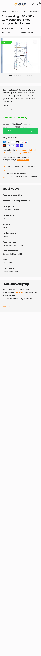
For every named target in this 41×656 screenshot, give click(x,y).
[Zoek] (33, 4)
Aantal (5, 105)
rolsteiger (19, 292)
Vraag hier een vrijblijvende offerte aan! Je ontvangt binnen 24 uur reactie (20, 152)
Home (4, 11)
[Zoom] (35, 41)
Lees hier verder (23, 160)
